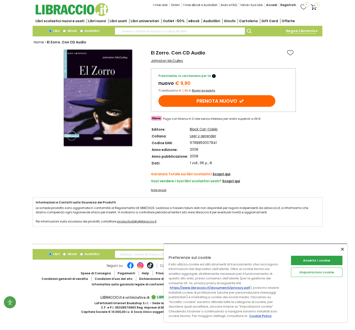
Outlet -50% (174, 21)
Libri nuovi (97, 21)
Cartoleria (248, 21)
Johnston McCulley (167, 60)
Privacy (161, 273)
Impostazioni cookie (316, 272)
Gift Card (269, 21)
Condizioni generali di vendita (65, 279)
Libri (56, 31)
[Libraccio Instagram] (140, 267)
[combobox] (180, 31)
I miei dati (160, 5)
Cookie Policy (260, 316)
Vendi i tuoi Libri (251, 5)
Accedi (271, 5)
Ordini (175, 5)
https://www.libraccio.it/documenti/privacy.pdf (210, 287)
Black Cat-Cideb (204, 129)
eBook (193, 21)
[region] (255, 282)
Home (39, 42)
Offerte (288, 21)
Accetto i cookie (316, 260)
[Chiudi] (342, 249)
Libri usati (118, 21)
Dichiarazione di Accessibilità (162, 279)
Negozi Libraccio (301, 30)
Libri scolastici (60, 21)
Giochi (229, 21)
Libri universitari (145, 21)
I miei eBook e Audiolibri (200, 5)
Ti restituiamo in (186, 90)
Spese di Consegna (96, 273)
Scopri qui (221, 174)
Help (145, 273)
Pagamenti (126, 273)
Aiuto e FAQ (229, 5)
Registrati (288, 5)
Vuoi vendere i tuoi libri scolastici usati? (186, 181)
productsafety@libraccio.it (136, 221)
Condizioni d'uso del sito (113, 279)
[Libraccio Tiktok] (150, 267)
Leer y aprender (203, 136)
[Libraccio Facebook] (130, 267)
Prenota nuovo (217, 101)
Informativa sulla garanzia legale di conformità (129, 284)
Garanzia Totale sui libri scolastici (181, 174)
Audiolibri (211, 21)
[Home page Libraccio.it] (71, 15)
